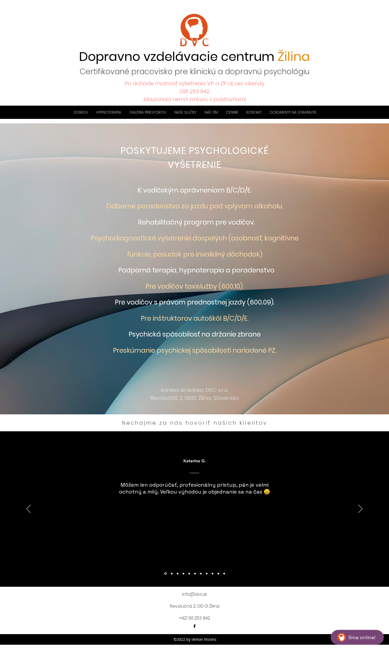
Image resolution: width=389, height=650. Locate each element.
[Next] (360, 509)
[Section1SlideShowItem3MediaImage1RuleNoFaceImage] (177, 573)
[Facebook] (194, 626)
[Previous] (28, 509)
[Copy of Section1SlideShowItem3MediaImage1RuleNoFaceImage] (183, 573)
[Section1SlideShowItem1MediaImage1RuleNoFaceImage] (165, 573)
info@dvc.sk (194, 594)
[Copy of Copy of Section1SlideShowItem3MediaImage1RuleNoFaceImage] (189, 573)
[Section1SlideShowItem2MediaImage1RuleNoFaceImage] (171, 573)
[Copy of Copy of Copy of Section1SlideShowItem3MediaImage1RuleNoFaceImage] (195, 573)
